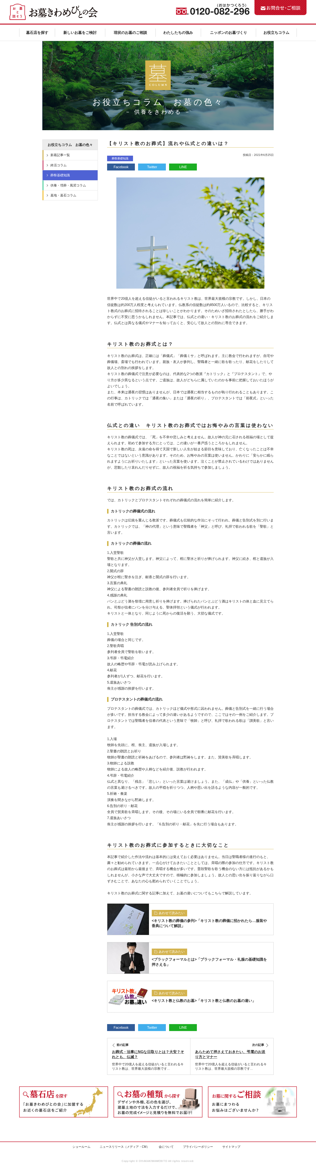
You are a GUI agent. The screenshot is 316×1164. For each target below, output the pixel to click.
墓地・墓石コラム (63, 195)
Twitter (152, 167)
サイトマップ (231, 1146)
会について (166, 1146)
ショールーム (81, 1146)
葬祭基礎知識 (120, 158)
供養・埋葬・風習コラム (68, 185)
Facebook (121, 167)
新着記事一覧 (60, 155)
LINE (183, 167)
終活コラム (58, 165)
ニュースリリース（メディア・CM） (124, 1146)
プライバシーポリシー (198, 1146)
